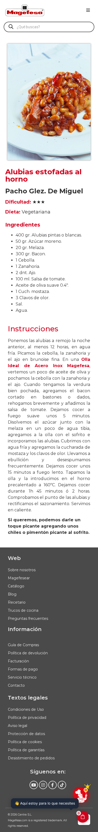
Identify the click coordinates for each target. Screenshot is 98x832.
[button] (88, 10)
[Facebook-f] (52, 785)
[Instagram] (43, 785)
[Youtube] (34, 785)
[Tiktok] (62, 785)
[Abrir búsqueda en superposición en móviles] (49, 27)
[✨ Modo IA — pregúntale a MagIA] (81, 795)
